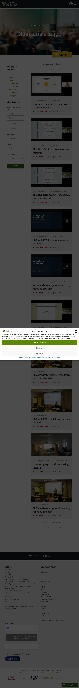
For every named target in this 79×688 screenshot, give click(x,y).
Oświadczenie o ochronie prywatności (42, 357)
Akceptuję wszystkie (39, 342)
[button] (76, 331)
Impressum (57, 357)
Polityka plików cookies (25, 357)
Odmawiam (39, 348)
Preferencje (40, 354)
